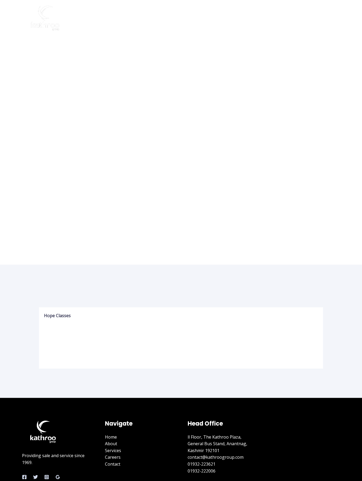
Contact (327, 18)
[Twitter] (35, 477)
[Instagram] (46, 477)
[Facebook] (24, 477)
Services (279, 18)
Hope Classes (57, 315)
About (256, 18)
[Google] (57, 477)
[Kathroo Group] (46, 18)
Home (235, 18)
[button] (180, 315)
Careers (303, 18)
